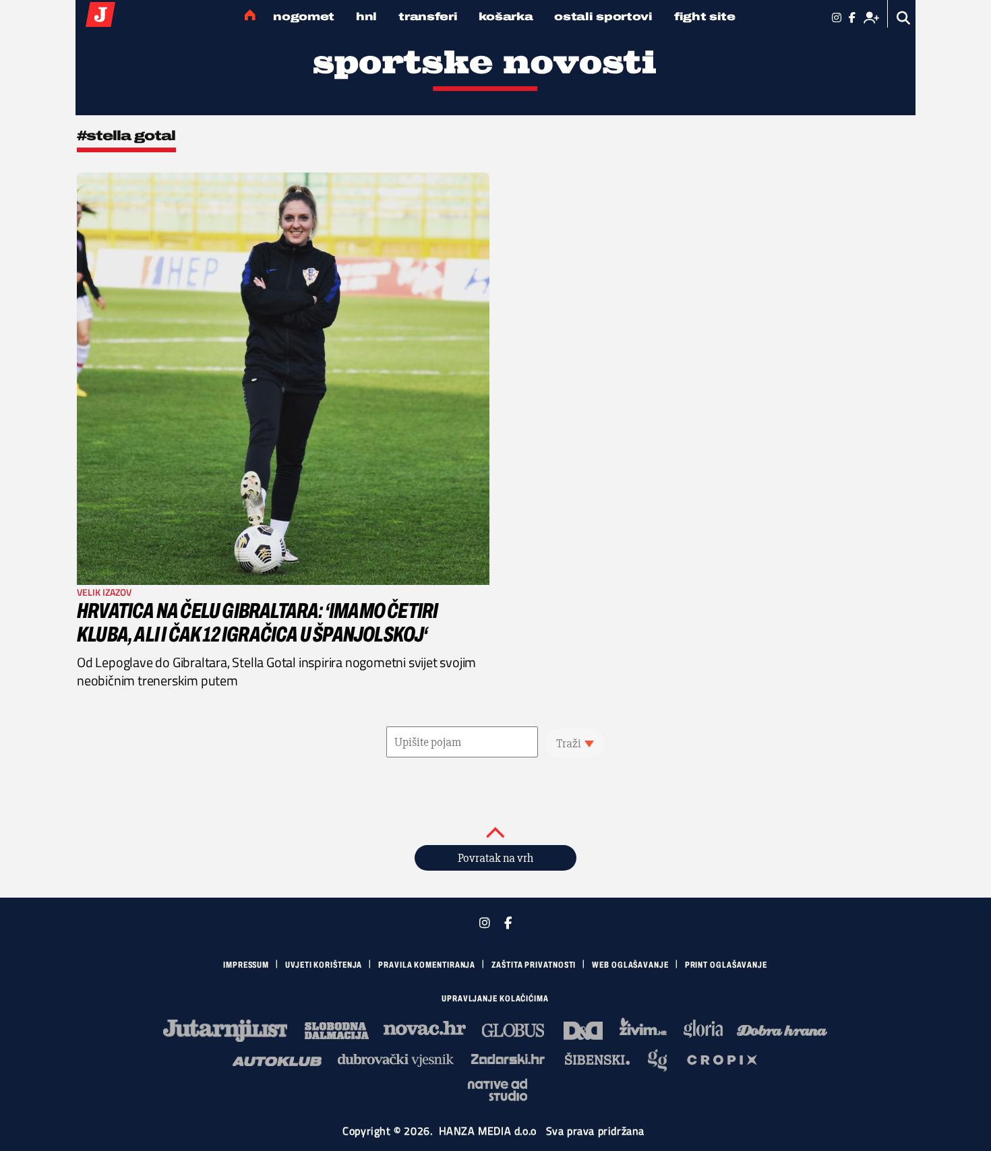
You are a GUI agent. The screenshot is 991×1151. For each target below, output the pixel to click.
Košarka (506, 16)
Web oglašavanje (630, 965)
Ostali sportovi (603, 16)
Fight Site (704, 16)
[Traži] (903, 18)
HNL (366, 16)
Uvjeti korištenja (323, 965)
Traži (568, 743)
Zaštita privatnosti (533, 965)
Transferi (427, 16)
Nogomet (303, 16)
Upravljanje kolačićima (495, 998)
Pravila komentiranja (426, 965)
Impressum (246, 965)
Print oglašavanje (726, 965)
